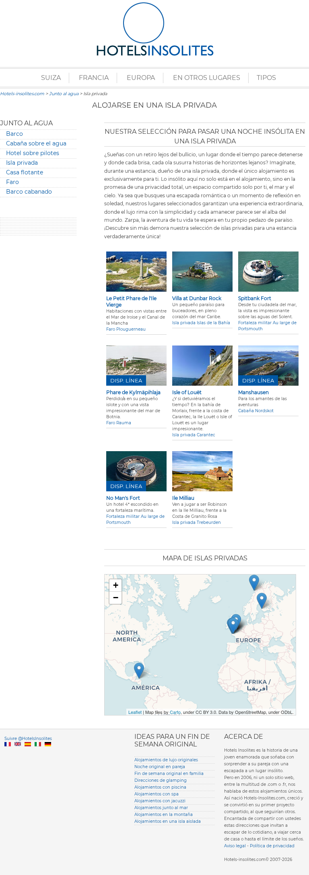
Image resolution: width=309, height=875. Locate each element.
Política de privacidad (272, 845)
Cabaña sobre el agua (36, 143)
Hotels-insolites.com (22, 93)
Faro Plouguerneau (126, 329)
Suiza (51, 78)
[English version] (17, 753)
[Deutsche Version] (48, 753)
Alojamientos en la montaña (163, 814)
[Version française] (7, 753)
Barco (14, 133)
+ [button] (115, 585)
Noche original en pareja (159, 766)
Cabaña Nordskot (256, 410)
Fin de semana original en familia (169, 773)
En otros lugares (206, 78)
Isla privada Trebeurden (196, 522)
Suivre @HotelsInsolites (28, 738)
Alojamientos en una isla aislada (167, 821)
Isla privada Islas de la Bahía (201, 322)
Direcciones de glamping (160, 780)
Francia (94, 78)
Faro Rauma (118, 422)
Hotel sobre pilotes (32, 153)
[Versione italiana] (38, 753)
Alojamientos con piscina (160, 787)
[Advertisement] (38, 364)
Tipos (266, 78)
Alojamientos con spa (156, 794)
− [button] (115, 598)
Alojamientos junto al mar (161, 807)
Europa (141, 78)
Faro (12, 182)
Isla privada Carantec (193, 435)
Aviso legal (235, 845)
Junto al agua (63, 93)
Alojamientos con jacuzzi (159, 800)
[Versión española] (28, 753)
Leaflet (135, 712)
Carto (175, 712)
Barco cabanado (29, 191)
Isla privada (22, 162)
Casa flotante (24, 172)
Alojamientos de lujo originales (166, 760)
